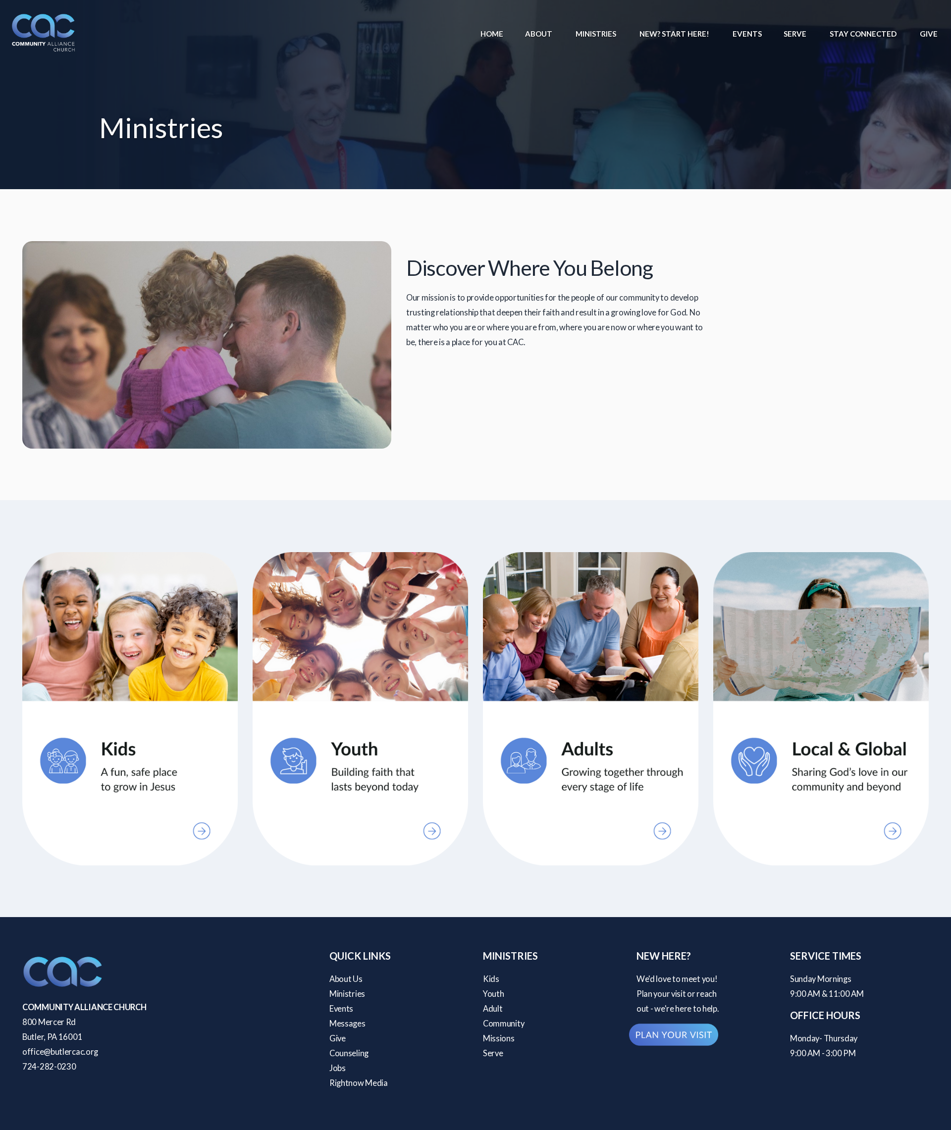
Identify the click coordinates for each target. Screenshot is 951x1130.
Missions (499, 1038)
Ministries (597, 33)
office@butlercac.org (60, 1052)
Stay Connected (864, 33)
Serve (796, 33)
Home (491, 33)
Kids (491, 979)
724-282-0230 (49, 1067)
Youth (493, 994)
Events (747, 33)
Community (503, 1023)
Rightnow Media (358, 1083)
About (539, 33)
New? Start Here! (675, 33)
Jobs (337, 1068)
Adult (493, 1009)
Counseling (349, 1053)
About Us (346, 979)
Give (929, 33)
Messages (347, 1023)
